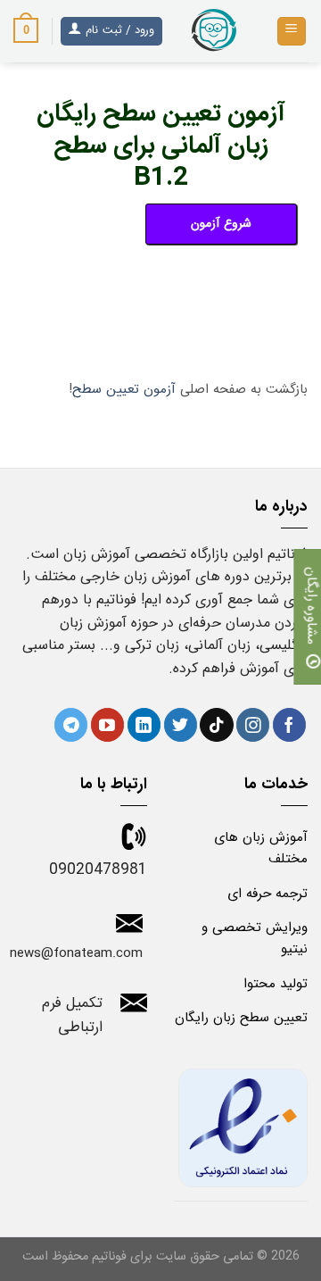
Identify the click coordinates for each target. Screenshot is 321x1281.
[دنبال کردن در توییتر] (180, 725)
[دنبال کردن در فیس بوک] (289, 725)
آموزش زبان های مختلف (261, 848)
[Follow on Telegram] (70, 725)
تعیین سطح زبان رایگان (241, 1017)
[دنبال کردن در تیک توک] (216, 725)
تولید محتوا (275, 983)
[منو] (292, 31)
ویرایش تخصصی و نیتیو (255, 938)
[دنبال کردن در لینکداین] (144, 725)
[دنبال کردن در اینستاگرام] (252, 725)
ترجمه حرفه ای (267, 893)
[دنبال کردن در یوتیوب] (107, 725)
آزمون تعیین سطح (124, 389)
